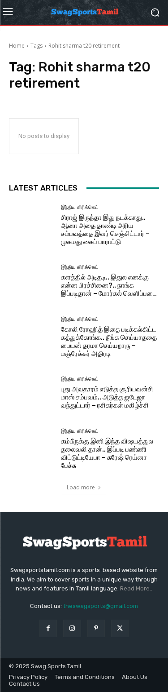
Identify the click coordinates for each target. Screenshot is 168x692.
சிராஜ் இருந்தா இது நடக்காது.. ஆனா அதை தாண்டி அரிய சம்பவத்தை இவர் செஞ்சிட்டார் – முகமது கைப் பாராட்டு (105, 229)
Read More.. (136, 588)
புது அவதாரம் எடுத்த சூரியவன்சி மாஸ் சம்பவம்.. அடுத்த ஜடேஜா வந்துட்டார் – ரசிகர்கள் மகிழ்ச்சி (107, 397)
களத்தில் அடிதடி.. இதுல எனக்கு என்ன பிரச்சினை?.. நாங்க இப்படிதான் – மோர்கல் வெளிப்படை (109, 285)
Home (17, 45)
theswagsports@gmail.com (100, 606)
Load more (81, 487)
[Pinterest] (96, 628)
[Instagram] (72, 628)
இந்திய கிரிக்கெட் (79, 207)
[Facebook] (48, 628)
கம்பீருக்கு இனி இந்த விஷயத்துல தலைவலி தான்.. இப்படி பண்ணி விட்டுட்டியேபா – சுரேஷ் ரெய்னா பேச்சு (107, 453)
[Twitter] (120, 628)
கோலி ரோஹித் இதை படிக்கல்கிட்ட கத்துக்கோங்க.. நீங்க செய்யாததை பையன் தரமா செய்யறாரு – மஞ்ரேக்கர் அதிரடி (109, 341)
